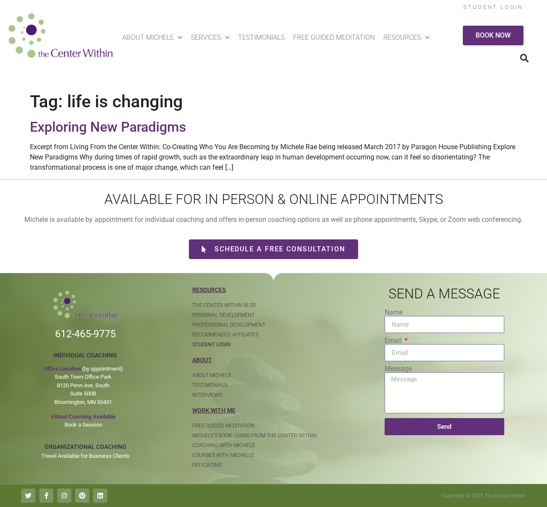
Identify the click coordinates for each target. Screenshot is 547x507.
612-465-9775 (85, 334)
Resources (402, 37)
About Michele (148, 37)
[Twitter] (28, 496)
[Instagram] (64, 496)
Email (394, 340)
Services (206, 37)
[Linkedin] (100, 496)
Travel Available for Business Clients (85, 456)
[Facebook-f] (46, 496)
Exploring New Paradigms (108, 127)
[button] (524, 58)
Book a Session (83, 425)
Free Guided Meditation (334, 37)
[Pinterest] (82, 496)
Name (394, 312)
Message (398, 369)
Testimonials (261, 37)
